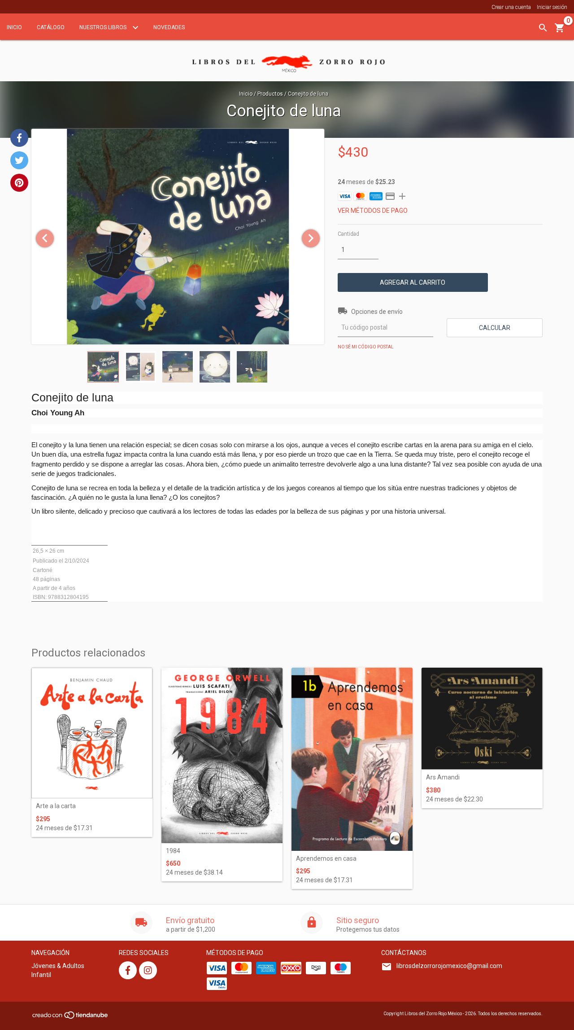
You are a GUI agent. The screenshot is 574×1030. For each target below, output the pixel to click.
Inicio (14, 27)
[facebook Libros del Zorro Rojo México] (128, 970)
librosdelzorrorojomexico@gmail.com (449, 965)
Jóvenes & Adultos (57, 965)
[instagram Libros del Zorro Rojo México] (148, 970)
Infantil (41, 974)
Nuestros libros (103, 27)
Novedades (169, 27)
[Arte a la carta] (91, 733)
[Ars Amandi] (482, 719)
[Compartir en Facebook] (19, 138)
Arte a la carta (56, 806)
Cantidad (348, 234)
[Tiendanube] (70, 1017)
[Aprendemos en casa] (352, 759)
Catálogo (51, 27)
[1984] (222, 755)
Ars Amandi (443, 777)
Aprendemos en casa (326, 858)
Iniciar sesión (552, 7)
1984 (173, 851)
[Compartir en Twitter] (19, 160)
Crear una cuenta (511, 7)
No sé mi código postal (366, 346)
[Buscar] (543, 27)
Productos (270, 94)
